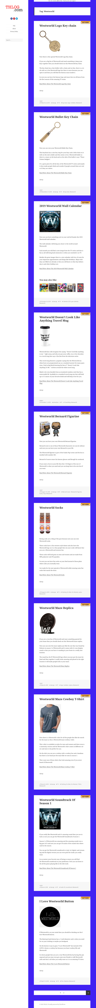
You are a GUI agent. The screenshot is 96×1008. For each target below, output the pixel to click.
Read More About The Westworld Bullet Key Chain (55, 173)
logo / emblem (71, 103)
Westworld (79, 103)
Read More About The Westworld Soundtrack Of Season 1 (57, 868)
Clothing (64, 592)
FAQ (14, 25)
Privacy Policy (14, 31)
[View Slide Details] (43, 287)
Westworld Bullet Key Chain (58, 117)
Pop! (44, 493)
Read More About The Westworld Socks (52, 575)
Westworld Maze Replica (56, 608)
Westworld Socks (51, 507)
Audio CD (62, 887)
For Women (75, 592)
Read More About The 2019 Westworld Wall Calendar (56, 268)
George (54, 103)
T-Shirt (79, 784)
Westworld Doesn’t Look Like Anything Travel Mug (59, 318)
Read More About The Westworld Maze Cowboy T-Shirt (57, 767)
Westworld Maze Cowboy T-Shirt (61, 699)
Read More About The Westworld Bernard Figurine (55, 473)
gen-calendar (74, 301)
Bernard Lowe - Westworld (70, 492)
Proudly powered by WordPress (56, 1004)
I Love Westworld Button (56, 901)
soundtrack (69, 887)
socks (80, 592)
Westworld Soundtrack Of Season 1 (57, 801)
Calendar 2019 (67, 301)
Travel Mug (68, 402)
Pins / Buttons (65, 981)
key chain (64, 103)
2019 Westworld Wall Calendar (60, 206)
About (14, 28)
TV (59, 103)
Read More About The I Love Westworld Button (54, 964)
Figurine (79, 492)
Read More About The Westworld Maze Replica (54, 666)
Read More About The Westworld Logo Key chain (55, 84)
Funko (41, 493)
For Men (69, 592)
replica (70, 685)
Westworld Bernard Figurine (59, 416)
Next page (88, 993)
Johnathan (56, 402)
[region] (62, 287)
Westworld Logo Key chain (57, 25)
